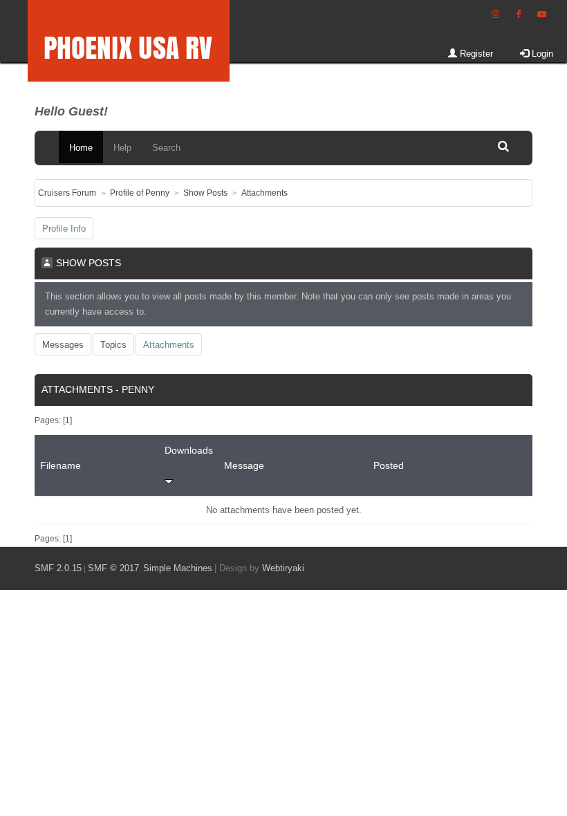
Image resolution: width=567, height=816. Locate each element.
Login (541, 53)
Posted (388, 465)
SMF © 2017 (113, 568)
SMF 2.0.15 (58, 568)
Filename (60, 465)
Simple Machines (177, 568)
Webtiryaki (283, 568)
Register (475, 53)
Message (244, 465)
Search (166, 147)
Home (81, 147)
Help (122, 147)
